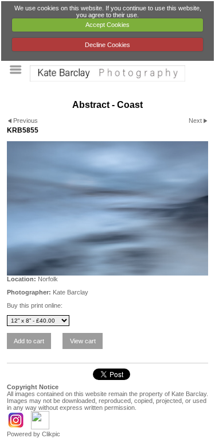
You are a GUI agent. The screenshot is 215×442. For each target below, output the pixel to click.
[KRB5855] (107, 208)
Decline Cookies (107, 44)
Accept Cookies (107, 24)
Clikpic (51, 434)
